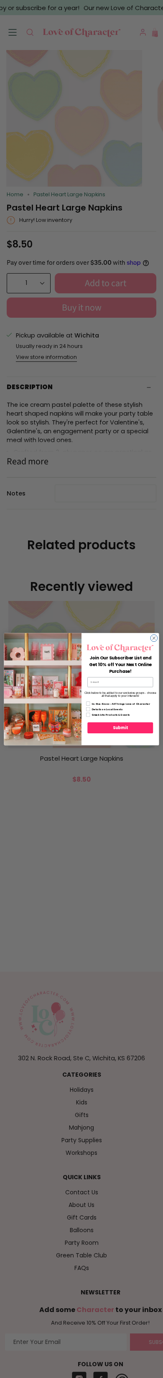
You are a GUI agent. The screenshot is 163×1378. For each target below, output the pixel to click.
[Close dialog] (154, 638)
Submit (120, 727)
